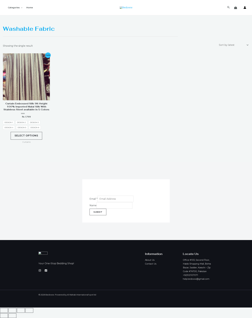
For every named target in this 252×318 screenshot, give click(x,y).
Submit (97, 212)
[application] (21, 7)
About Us (149, 260)
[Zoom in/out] (29, 310)
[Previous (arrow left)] (4, 315)
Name (93, 205)
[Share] (12, 310)
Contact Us (150, 263)
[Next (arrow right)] (12, 315)
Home (29, 7)
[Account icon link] (245, 7)
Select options (26, 135)
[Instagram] (39, 270)
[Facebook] (46, 270)
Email (94, 198)
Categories (14, 7)
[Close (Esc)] (4, 310)
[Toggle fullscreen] (21, 310)
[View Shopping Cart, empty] (235, 7)
